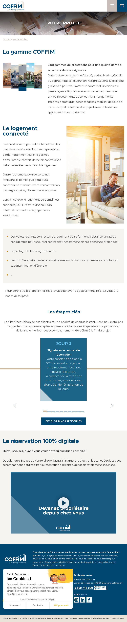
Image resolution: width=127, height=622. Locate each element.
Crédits (23, 618)
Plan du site (118, 618)
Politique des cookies (40, 618)
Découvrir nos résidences (63, 421)
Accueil (7, 39)
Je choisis (38, 605)
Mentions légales (101, 618)
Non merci (14, 605)
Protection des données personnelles (72, 618)
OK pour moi (61, 605)
